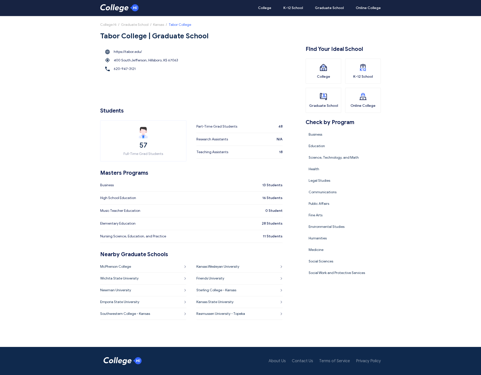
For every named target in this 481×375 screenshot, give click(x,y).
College (264, 8)
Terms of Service (334, 360)
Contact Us (302, 360)
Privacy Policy (368, 360)
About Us (277, 360)
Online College (368, 8)
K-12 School (293, 8)
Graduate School (329, 8)
